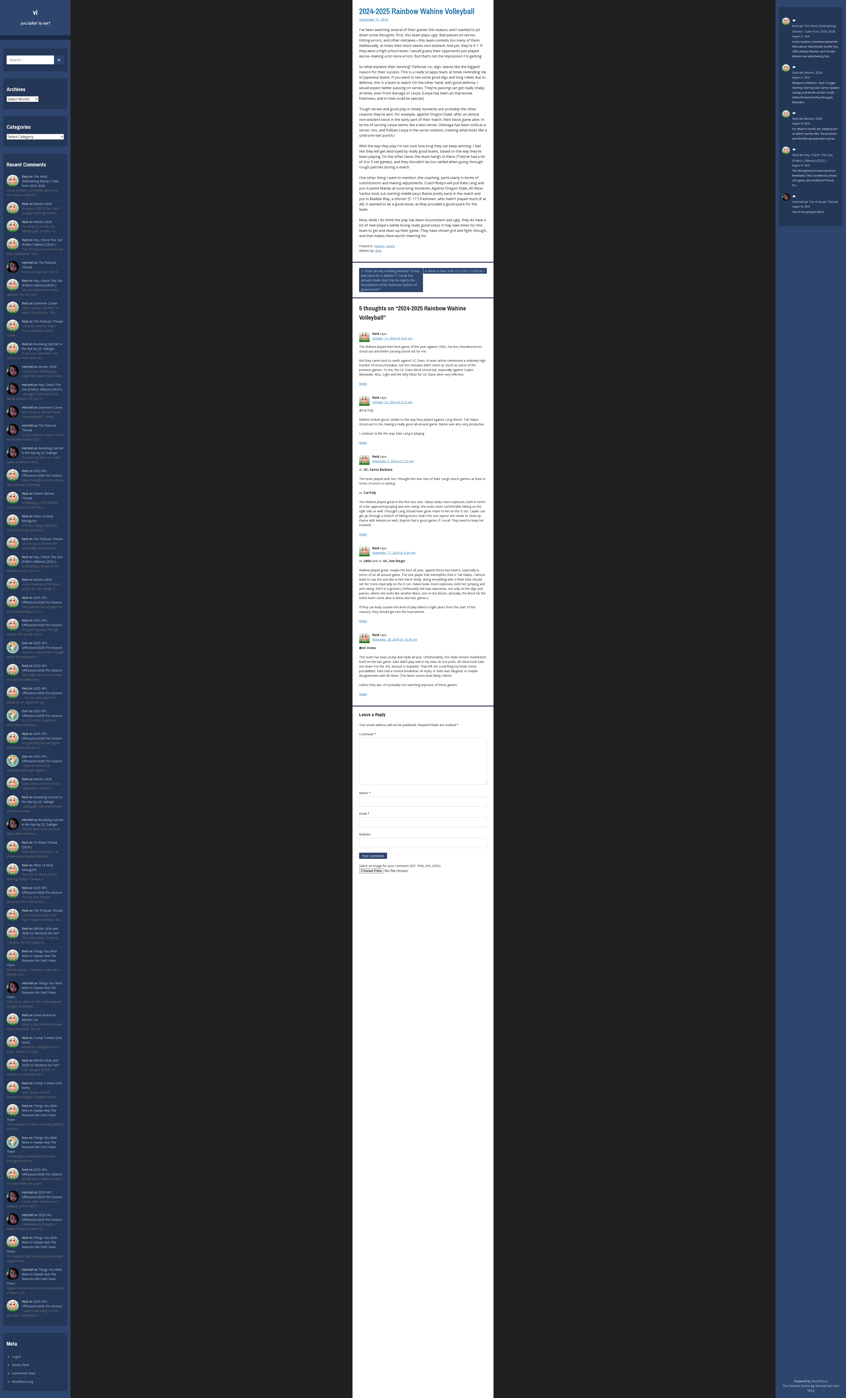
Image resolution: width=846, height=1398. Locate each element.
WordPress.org (22, 1382)
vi (35, 12)
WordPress (819, 1381)
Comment (367, 734)
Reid (378, 251)
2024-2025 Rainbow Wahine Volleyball (416, 11)
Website (365, 834)
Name (365, 793)
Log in (16, 1356)
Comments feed (23, 1373)
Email (364, 814)
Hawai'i (379, 246)
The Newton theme (796, 1386)
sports (390, 246)
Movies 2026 (42, 204)
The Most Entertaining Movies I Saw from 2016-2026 (40, 181)
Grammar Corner (45, 303)
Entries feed (20, 1365)
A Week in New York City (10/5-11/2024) (453, 271)
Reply (363, 384)
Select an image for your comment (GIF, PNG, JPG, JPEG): (400, 866)
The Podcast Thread (48, 321)
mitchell (797, 202)
